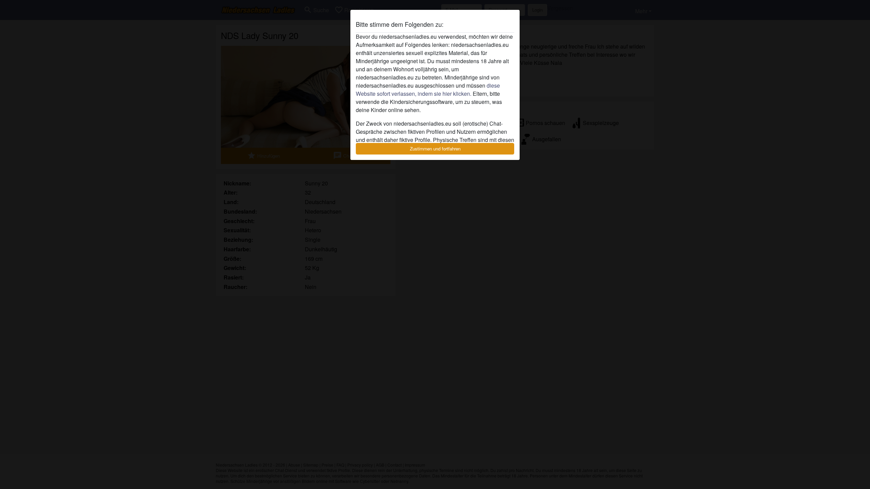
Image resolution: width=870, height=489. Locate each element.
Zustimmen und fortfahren (435, 148)
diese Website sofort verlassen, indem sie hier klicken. (428, 89)
